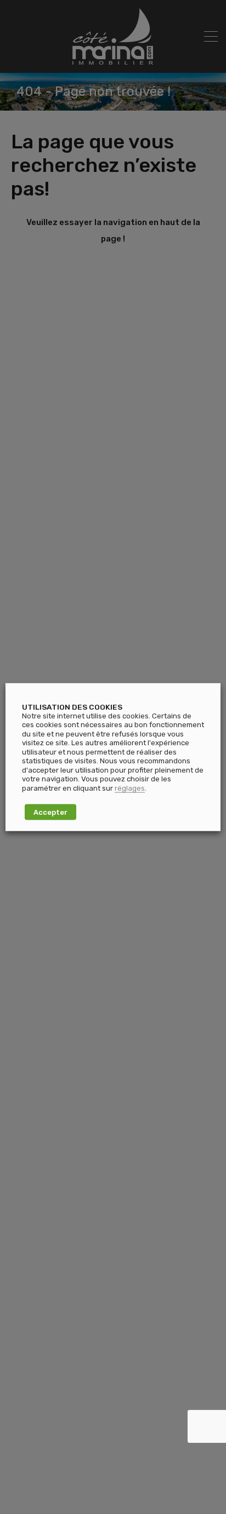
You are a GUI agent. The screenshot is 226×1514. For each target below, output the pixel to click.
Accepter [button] (50, 812)
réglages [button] (130, 788)
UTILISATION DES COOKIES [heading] (72, 706)
